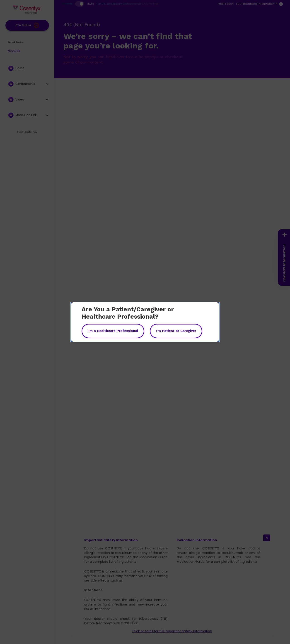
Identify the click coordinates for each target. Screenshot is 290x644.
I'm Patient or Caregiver (176, 331)
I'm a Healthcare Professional (113, 331)
